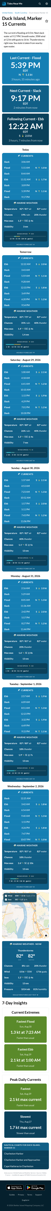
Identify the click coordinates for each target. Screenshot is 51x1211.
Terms (29, 1195)
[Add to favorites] (46, 21)
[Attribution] (46, 935)
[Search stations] (39, 3)
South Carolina (21, 13)
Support (38, 1195)
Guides (12, 1195)
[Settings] (46, 3)
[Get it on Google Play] (35, 1187)
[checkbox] (20, 896)
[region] (25, 915)
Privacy (21, 1195)
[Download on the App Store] (14, 1187)
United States (7, 13)
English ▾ (25, 1200)
